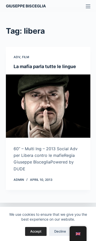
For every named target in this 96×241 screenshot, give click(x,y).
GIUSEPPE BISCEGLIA (26, 6)
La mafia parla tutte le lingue (45, 66)
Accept (35, 231)
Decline (60, 231)
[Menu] (88, 6)
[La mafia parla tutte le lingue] (48, 106)
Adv (17, 57)
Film (25, 57)
